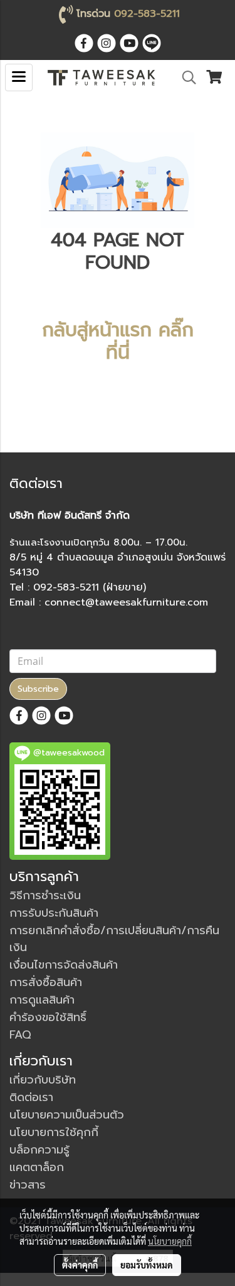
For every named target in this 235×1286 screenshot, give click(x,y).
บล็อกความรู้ (39, 1150)
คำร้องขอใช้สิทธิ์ (47, 1017)
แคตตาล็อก (36, 1167)
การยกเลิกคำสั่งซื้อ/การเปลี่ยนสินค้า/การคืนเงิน (114, 939)
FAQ (20, 1035)
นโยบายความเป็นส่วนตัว (66, 1115)
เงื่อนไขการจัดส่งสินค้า (63, 965)
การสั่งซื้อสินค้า (45, 982)
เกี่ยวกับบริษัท (42, 1080)
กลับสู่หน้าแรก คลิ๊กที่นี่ (118, 341)
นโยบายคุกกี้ (170, 1241)
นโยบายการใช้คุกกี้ (53, 1132)
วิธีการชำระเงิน (45, 895)
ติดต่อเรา (31, 1097)
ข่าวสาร (27, 1185)
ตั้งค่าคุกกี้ (80, 1264)
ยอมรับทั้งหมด (146, 1264)
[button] (184, 77)
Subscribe (38, 688)
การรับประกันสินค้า (53, 913)
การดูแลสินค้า (42, 1000)
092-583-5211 (147, 13)
